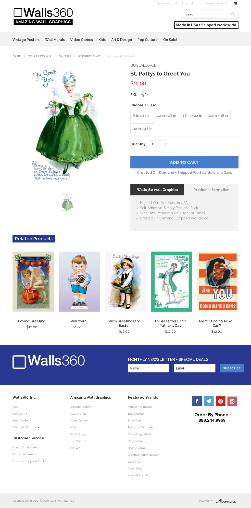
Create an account (215, 3)
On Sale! (170, 40)
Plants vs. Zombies (140, 427)
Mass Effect (135, 468)
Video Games (81, 40)
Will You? (78, 321)
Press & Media (22, 420)
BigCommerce (226, 501)
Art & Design (121, 40)
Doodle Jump (137, 448)
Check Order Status (25, 447)
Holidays (65, 55)
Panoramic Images (140, 406)
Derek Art (134, 461)
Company (19, 413)
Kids (102, 40)
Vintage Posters (26, 40)
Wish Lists (181, 3)
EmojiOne (134, 420)
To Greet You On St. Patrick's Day (170, 323)
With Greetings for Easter (124, 323)
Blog (15, 406)
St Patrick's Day (89, 55)
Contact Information (25, 454)
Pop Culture (148, 40)
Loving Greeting (32, 321)
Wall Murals (55, 40)
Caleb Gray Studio (140, 434)
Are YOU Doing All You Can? (217, 323)
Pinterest (221, 401)
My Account (164, 3)
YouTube (232, 401)
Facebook (197, 401)
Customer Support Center (30, 461)
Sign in (195, 3)
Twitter (209, 401)
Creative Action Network (144, 455)
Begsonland (136, 441)
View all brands (138, 475)
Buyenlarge (136, 413)
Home (17, 55)
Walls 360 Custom (25, 427)
